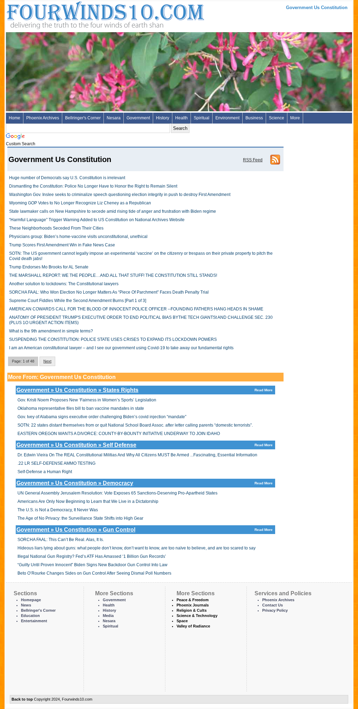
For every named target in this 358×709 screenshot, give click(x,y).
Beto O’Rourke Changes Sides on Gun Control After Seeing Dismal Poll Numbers (94, 573)
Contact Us (272, 605)
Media (108, 615)
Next (47, 361)
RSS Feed (253, 159)
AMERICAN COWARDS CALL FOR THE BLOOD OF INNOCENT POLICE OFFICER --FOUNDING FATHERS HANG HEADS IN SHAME (136, 309)
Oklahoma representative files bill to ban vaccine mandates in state (80, 408)
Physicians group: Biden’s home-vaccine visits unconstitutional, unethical (78, 236)
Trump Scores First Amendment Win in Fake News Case (62, 245)
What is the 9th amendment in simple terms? (51, 331)
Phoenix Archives (42, 117)
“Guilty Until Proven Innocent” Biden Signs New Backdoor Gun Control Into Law (92, 564)
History (162, 117)
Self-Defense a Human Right (44, 471)
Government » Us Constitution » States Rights (144, 390)
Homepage (31, 600)
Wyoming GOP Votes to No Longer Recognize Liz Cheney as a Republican (80, 203)
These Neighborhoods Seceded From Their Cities (56, 228)
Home (14, 117)
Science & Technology (197, 615)
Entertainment (34, 621)
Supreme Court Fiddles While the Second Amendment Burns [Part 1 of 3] (77, 300)
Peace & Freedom (193, 600)
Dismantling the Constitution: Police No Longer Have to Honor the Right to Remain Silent (93, 186)
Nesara (114, 117)
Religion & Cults (192, 610)
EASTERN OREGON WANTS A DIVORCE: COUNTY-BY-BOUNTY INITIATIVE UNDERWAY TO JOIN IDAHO (118, 433)
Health (181, 117)
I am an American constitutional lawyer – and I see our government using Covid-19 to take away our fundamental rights (121, 347)
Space (182, 621)
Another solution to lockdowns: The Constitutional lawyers (64, 283)
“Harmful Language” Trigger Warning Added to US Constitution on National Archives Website (97, 219)
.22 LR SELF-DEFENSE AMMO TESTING (56, 463)
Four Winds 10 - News (76, 13)
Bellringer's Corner (83, 117)
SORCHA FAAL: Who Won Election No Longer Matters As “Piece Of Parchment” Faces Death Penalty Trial (109, 292)
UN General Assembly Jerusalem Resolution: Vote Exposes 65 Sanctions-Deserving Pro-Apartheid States (117, 493)
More (295, 117)
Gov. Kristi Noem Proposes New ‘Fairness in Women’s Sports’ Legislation (86, 400)
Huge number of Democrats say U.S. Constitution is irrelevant (67, 177)
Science (276, 117)
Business (254, 117)
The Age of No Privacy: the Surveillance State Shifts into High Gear (80, 518)
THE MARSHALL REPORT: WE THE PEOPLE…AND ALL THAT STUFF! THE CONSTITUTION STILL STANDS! (113, 275)
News (26, 605)
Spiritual (201, 117)
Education (30, 615)
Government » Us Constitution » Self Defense (144, 445)
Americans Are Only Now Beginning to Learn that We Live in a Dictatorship (87, 501)
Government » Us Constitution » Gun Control (144, 530)
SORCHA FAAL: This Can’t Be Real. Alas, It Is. (60, 539)
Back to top (22, 699)
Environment (227, 117)
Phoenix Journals (193, 605)
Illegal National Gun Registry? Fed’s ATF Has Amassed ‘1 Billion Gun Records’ (91, 556)
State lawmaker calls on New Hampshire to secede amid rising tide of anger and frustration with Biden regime (112, 211)
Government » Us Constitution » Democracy (144, 483)
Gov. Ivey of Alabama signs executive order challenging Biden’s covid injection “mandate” (101, 416)
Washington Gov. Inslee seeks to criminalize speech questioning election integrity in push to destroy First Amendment (119, 194)
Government (138, 117)
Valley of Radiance (193, 626)
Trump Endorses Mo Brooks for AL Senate (48, 267)
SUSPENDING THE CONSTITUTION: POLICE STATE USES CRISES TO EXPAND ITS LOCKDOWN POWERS (113, 339)
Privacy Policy (275, 610)
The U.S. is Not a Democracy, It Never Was (57, 509)
